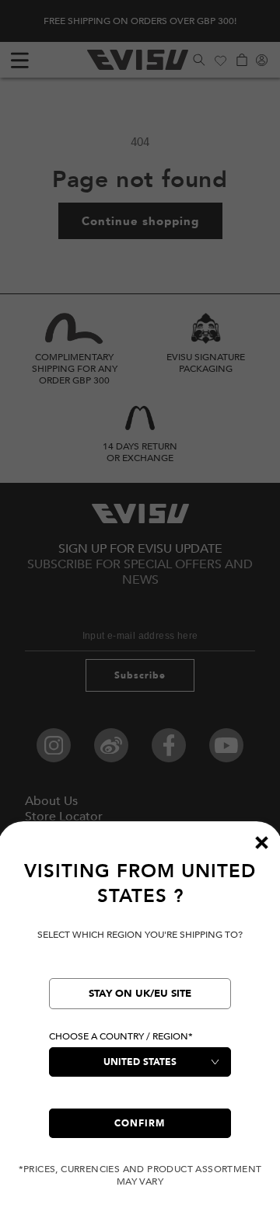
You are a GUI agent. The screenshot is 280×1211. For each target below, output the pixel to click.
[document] (140, 1023)
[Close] (261, 842)
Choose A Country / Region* (121, 1036)
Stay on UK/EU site (140, 994)
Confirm (139, 1123)
